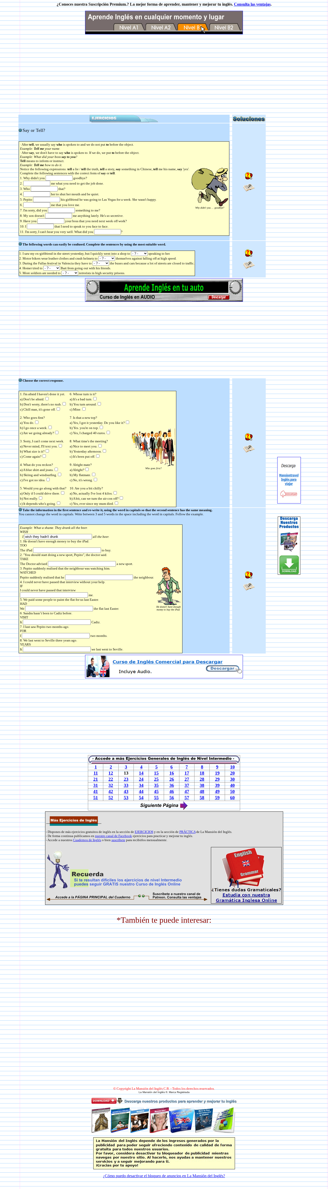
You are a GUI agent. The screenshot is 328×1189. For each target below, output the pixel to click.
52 (110, 797)
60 (232, 797)
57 (186, 797)
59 (217, 797)
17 (186, 773)
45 (156, 791)
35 (156, 785)
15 (156, 773)
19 (217, 773)
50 (232, 791)
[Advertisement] (164, 74)
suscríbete (118, 840)
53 (126, 797)
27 (186, 779)
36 (171, 785)
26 (171, 779)
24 (141, 779)
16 (171, 773)
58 (202, 797)
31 (95, 785)
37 (186, 785)
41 (95, 791)
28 (202, 779)
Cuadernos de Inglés (87, 840)
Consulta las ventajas (252, 4)
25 (156, 779)
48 (202, 791)
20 (232, 773)
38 (202, 785)
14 (141, 773)
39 (217, 785)
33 (126, 785)
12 (110, 773)
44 (141, 791)
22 (110, 779)
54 (141, 797)
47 (186, 791)
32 (110, 785)
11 (96, 773)
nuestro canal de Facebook (113, 836)
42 (110, 791)
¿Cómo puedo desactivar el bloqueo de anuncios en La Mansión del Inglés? (164, 1176)
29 (217, 779)
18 (202, 773)
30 (232, 779)
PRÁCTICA (187, 832)
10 (232, 766)
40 (232, 785)
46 (171, 791)
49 (217, 791)
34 (141, 785)
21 (95, 779)
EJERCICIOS (144, 832)
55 (156, 797)
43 (126, 791)
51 (95, 797)
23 (126, 779)
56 (171, 797)
